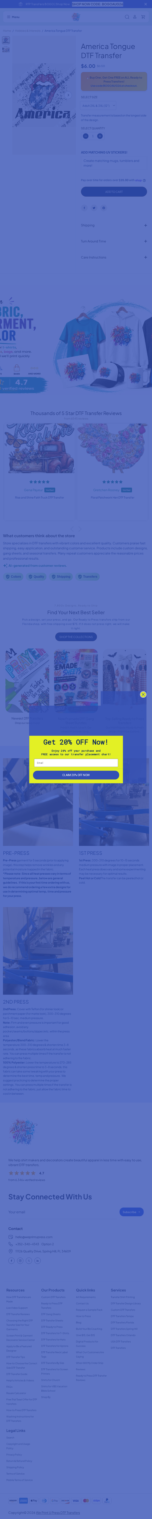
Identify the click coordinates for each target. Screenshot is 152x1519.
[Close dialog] (143, 694)
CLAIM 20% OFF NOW (76, 775)
